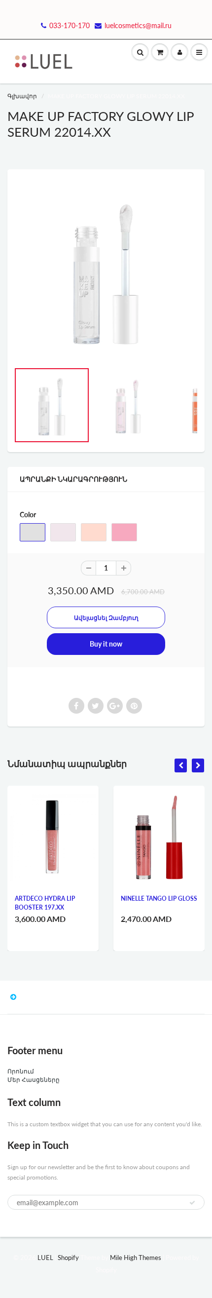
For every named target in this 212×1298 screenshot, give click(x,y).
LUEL (45, 1257)
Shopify (68, 1257)
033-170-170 (69, 25)
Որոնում (20, 1071)
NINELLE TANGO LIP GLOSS (159, 898)
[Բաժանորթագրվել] (192, 1203)
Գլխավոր (22, 96)
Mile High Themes (135, 1257)
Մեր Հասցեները (33, 1079)
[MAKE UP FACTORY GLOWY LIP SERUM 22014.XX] (106, 270)
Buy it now (106, 644)
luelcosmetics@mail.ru (138, 25)
